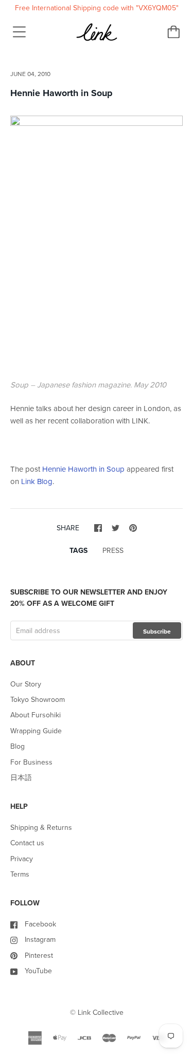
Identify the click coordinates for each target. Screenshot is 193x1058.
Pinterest (39, 955)
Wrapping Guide (36, 731)
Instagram (40, 939)
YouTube (38, 971)
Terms (19, 874)
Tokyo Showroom (37, 699)
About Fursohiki (35, 715)
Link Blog (36, 481)
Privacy (21, 858)
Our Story (25, 684)
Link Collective (101, 1012)
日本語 (21, 777)
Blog (17, 746)
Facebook (40, 924)
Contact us (27, 843)
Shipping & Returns (41, 827)
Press (113, 550)
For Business (31, 762)
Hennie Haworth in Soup (83, 469)
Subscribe (157, 631)
